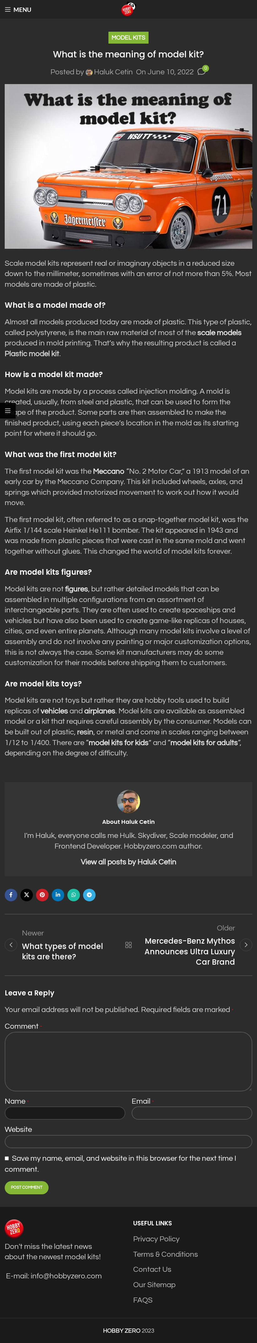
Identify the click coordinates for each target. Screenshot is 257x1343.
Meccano (109, 471)
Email (143, 1101)
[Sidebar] (8, 410)
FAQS (143, 1300)
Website (18, 1129)
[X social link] (26, 895)
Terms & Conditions (165, 1254)
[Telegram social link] (89, 895)
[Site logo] (128, 9)
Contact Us (152, 1269)
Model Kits (128, 38)
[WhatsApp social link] (73, 895)
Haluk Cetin (113, 72)
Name (17, 1101)
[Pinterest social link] (42, 895)
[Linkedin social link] (58, 895)
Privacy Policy (156, 1239)
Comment (23, 1026)
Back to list (128, 945)
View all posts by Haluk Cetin (128, 862)
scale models (219, 333)
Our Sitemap (154, 1285)
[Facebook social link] (11, 895)
